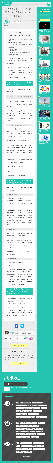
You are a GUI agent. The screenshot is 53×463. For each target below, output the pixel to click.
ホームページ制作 (21, 434)
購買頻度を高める (13, 49)
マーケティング (38, 411)
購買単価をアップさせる (15, 47)
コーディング (20, 431)
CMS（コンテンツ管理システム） (29, 422)
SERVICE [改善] (9, 25)
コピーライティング (30, 431)
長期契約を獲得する (13, 50)
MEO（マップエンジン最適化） (24, 405)
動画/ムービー (36, 437)
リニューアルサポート (39, 448)
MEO (18, 445)
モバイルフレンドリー (22, 414)
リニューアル (41, 434)
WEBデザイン (30, 428)
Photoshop (41, 422)
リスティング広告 (21, 417)
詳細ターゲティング (42, 417)
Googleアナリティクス (27, 442)
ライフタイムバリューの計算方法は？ (18, 42)
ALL (18, 402)
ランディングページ (34, 414)
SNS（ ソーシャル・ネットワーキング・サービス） (28, 408)
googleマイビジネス (38, 402)
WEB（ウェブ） (20, 428)
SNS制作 (19, 425)
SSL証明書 (41, 445)
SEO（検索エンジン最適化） (40, 405)
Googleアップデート (26, 402)
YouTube (19, 411)
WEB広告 (45, 408)
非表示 (20, 32)
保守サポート (20, 451)
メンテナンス (29, 448)
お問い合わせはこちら (19, 363)
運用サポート (17, 22)
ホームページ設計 (32, 434)
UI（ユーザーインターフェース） (31, 425)
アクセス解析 (20, 448)
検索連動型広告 (31, 417)
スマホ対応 (39, 431)
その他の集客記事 (28, 411)
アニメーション (39, 428)
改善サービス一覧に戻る (19, 345)
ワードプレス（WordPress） (23, 437)
